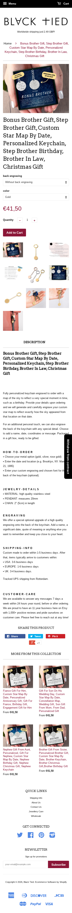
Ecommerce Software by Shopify (51, 882)
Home (8, 43)
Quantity (8, 219)
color (6, 190)
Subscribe (58, 864)
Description (34, 342)
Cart (66, 3)
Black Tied (29, 882)
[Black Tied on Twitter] (20, 836)
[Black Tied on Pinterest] (41, 836)
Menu (12, 3)
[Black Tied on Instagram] (52, 836)
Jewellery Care (36, 811)
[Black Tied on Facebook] (31, 836)
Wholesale (36, 816)
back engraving (12, 175)
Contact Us (36, 807)
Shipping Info (36, 798)
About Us (36, 802)
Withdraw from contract (68, 456)
